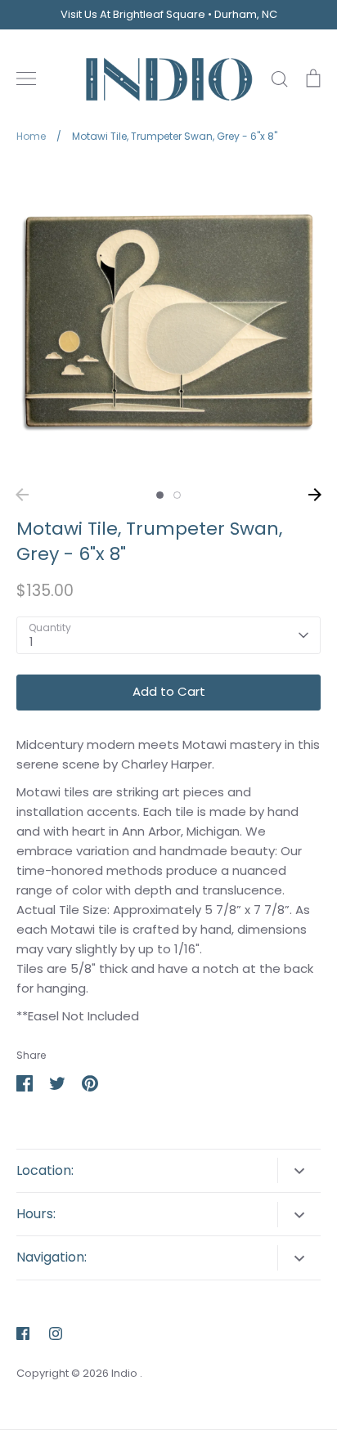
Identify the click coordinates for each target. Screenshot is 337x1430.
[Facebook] (23, 1333)
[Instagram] (55, 1333)
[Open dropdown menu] (299, 1170)
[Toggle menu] (26, 78)
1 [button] (160, 495)
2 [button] (177, 495)
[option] (168, 320)
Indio (125, 1373)
